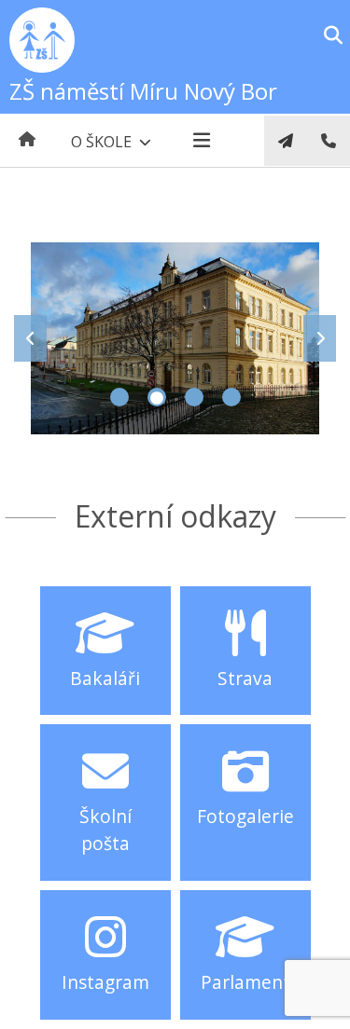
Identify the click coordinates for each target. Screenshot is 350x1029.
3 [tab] (194, 397)
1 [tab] (119, 397)
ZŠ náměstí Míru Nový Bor (143, 90)
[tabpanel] (175, 338)
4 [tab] (231, 397)
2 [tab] (156, 397)
